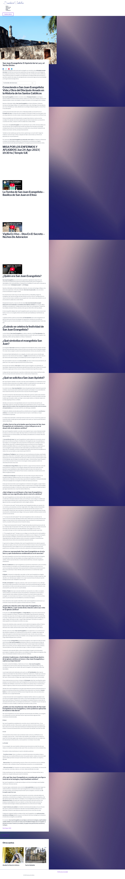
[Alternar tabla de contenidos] (32, 83)
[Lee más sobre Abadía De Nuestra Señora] (13, 862)
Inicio (7, 6)
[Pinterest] (9, 69)
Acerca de (8, 7)
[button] (8, 14)
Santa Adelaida (30, 865)
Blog (7, 9)
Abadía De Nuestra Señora (11, 865)
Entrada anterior (5, 834)
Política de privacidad (62, 872)
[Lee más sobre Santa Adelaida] (35, 862)
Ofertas (8, 8)
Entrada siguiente (5, 836)
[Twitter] (6, 69)
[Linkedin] (11, 69)
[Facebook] (3, 69)
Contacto (8, 10)
